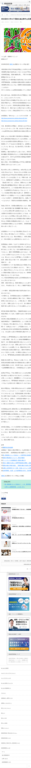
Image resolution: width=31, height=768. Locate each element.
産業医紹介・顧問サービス (7, 698)
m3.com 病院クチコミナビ (7, 683)
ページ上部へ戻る (29, 766)
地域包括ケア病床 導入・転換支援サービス (10, 743)
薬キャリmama (4, 723)
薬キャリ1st (4, 718)
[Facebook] (3, 495)
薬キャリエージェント (6, 708)
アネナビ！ (3, 693)
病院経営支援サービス (6, 738)
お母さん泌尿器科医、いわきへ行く (15, 487)
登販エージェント (5, 728)
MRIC (11, 64)
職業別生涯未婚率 (8, 447)
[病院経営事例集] (6, 4)
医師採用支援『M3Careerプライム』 (9, 733)
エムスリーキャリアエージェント (8, 673)
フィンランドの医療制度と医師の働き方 (14, 460)
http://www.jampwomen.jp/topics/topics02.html (14, 118)
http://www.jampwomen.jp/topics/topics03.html (14, 121)
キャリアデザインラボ (6, 678)
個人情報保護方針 (6, 755)
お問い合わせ (5, 758)
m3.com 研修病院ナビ (6, 688)
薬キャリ (3, 713)
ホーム (3, 751)
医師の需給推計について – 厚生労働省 (13, 457)
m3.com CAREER (4, 668)
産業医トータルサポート (6, 703)
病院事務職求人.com (5, 748)
